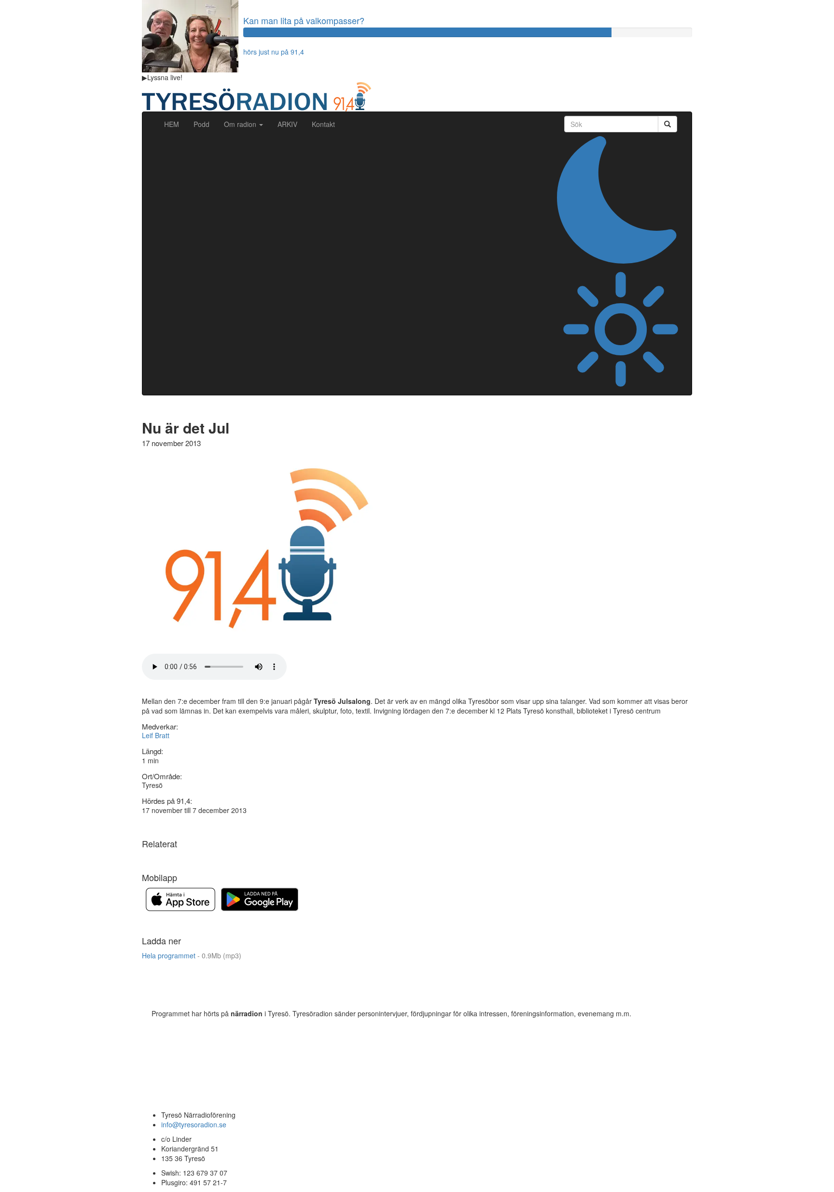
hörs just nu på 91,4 (273, 51)
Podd (201, 124)
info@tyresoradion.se (193, 1124)
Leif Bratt (155, 735)
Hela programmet (191, 955)
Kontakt (323, 124)
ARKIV (287, 124)
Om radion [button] (241, 124)
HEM (175, 124)
